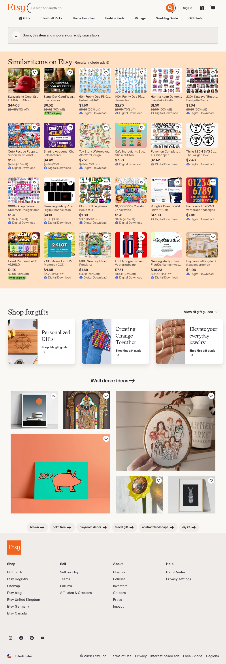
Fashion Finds (114, 18)
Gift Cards (195, 18)
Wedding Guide (167, 18)
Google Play (55, 628)
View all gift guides (199, 312)
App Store (22, 628)
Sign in (187, 8)
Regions (212, 656)
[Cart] (212, 8)
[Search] (170, 8)
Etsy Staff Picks (51, 18)
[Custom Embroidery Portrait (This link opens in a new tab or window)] (165, 431)
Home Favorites (84, 18)
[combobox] (96, 8)
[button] (20, 655)
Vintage (140, 18)
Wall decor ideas (109, 381)
